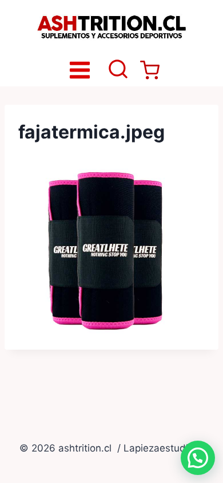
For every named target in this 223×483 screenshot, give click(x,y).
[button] (198, 458)
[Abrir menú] (80, 70)
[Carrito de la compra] (150, 70)
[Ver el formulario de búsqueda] (118, 70)
